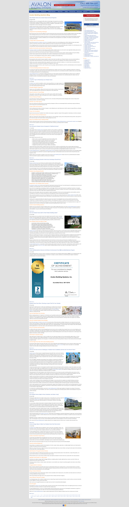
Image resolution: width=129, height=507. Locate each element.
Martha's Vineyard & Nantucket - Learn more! (64, 5)
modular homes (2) (87, 49)
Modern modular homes (72, 194)
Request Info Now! (91, 15)
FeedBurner (94, 25)
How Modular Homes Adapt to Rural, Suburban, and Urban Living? (44, 394)
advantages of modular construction (40, 322)
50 (55, 496)
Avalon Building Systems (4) (89, 30)
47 (50, 496)
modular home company (57, 369)
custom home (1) (87, 41)
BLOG (86, 499)
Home (31, 11)
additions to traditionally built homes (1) (91, 36)
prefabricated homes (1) (88, 55)
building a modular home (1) (89, 39)
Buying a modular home (34, 162)
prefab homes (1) (87, 54)
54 (61, 496)
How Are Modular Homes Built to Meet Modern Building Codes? (43, 212)
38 (37, 496)
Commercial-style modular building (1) (91, 32)
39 (38, 496)
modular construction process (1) (90, 46)
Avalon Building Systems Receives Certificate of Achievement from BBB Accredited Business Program (52, 250)
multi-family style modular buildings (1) (91, 50)
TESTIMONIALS (75, 499)
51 (56, 496)
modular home (32, 83)
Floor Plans (60, 11)
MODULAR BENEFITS (54, 499)
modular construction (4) (88, 45)
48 (52, 496)
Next (31, 497)
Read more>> (32, 78)
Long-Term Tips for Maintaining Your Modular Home (41, 79)
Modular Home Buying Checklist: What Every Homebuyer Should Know (45, 159)
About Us (85, 11)
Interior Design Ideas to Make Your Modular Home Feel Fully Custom (45, 424)
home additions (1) (87, 44)
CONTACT (83, 499)
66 (79, 496)
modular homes (40, 129)
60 (70, 496)
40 (40, 496)
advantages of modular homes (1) (90, 38)
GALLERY (65, 499)
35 (32, 496)
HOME (39, 499)
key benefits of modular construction (40, 42)
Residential (43, 11)
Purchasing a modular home (35, 185)
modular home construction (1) (89, 48)
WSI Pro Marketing (81, 501)
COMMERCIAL (43, 499)
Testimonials (79, 11)
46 (49, 496)
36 (34, 496)
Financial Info (72, 11)
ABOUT (80, 499)
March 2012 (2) (86, 66)
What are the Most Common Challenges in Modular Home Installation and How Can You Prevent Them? (52, 349)
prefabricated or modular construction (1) (91, 56)
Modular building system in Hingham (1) (91, 33)
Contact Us (92, 11)
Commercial (36, 11)
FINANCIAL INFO (70, 499)
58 (67, 496)
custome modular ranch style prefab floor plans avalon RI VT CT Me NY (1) (91, 43)
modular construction (45, 413)
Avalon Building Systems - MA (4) (90, 31)
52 (58, 496)
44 (46, 496)
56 (64, 496)
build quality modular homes (73, 121)
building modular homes (50, 150)
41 (41, 496)
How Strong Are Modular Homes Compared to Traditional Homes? (44, 126)
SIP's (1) (85, 34)
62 (73, 496)
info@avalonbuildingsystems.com (90, 7)
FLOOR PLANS (60, 499)
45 (47, 496)
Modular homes (32, 230)
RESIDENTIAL (48, 499)
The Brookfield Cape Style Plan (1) (90, 35)
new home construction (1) (88, 53)
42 (43, 496)
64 (76, 496)
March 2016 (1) (86, 63)
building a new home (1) (88, 40)
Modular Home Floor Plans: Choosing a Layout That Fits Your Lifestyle (45, 303)
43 (44, 496)
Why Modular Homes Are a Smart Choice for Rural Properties (43, 17)
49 (53, 496)
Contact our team (41, 245)
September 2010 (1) (87, 67)
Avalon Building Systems (34, 73)
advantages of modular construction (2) (91, 37)
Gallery (66, 11)
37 (35, 496)
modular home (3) (87, 47)
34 (31, 496)
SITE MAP (89, 499)
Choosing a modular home (34, 49)
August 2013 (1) (87, 65)
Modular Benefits (51, 11)
